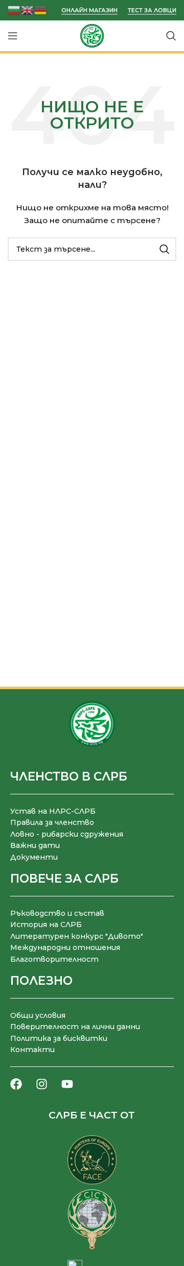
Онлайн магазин (89, 10)
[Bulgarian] (14, 9)
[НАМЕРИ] (164, 249)
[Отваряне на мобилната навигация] (13, 36)
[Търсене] (171, 36)
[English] (27, 9)
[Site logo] (92, 35)
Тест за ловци (152, 10)
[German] (41, 9)
